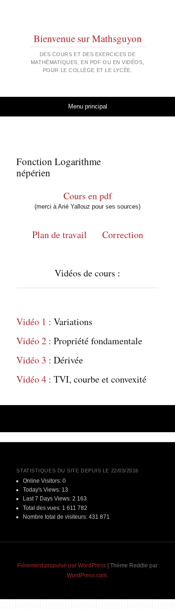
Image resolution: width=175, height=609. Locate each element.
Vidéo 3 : (33, 360)
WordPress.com (87, 575)
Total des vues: (42, 508)
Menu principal (87, 106)
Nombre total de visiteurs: (56, 517)
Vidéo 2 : (33, 340)
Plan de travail (61, 234)
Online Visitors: (43, 481)
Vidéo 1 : (33, 321)
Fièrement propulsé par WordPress (61, 565)
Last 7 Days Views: (47, 498)
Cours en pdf (87, 195)
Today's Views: (42, 489)
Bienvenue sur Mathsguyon (88, 38)
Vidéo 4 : (33, 379)
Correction (122, 234)
